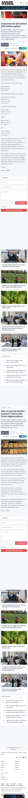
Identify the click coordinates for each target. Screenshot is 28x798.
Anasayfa (4, 20)
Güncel (9, 20)
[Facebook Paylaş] (20, 48)
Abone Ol (6, 48)
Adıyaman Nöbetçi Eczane (14, 210)
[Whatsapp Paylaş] (25, 48)
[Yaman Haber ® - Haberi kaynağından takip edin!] (7, 3)
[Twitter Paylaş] (23, 48)
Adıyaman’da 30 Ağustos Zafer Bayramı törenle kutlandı (14, 7)
